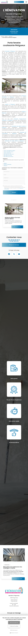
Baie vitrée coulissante (8, 155)
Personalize (14, 630)
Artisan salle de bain (7, 152)
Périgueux (10, 36)
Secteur (6, 36)
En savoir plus (17, 226)
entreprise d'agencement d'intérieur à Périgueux (14, 119)
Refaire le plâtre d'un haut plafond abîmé (12, 218)
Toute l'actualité (18, 578)
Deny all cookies (14, 626)
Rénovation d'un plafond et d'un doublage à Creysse (12, 567)
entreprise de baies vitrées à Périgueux (14, 140)
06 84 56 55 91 (14, 29)
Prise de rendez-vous (19, 1)
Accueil (2, 36)
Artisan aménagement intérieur (9, 150)
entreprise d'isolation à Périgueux (14, 96)
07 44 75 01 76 (14, 33)
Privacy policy (14, 632)
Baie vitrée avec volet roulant (9, 154)
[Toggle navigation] (26, 2)
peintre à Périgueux (10, 104)
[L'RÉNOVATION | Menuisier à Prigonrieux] (4, 2)
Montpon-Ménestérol (7, 164)
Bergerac (5, 163)
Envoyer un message (14, 244)
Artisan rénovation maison (8, 151)
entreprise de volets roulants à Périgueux (14, 127)
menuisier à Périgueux (10, 51)
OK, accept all (14, 622)
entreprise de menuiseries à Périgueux (14, 133)
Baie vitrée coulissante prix (8, 156)
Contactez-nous (14, 31)
